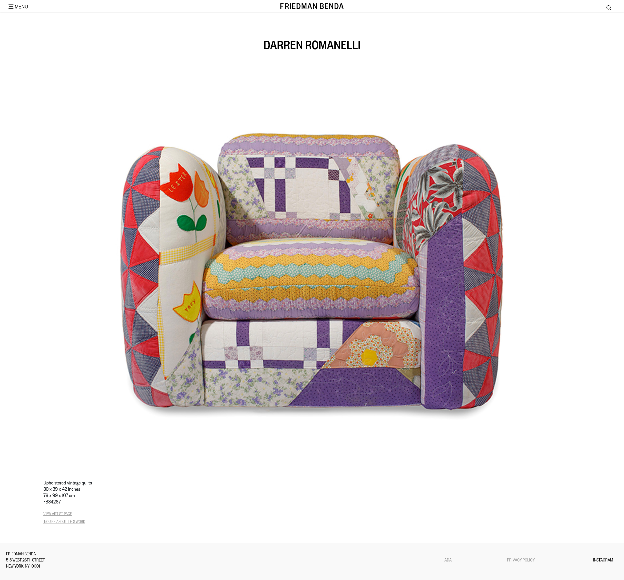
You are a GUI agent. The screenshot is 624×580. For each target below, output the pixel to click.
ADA (448, 559)
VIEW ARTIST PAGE (57, 513)
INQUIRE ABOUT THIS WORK (64, 521)
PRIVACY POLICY (521, 559)
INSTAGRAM (603, 559)
